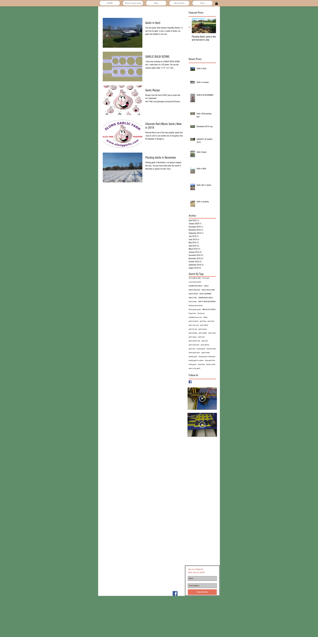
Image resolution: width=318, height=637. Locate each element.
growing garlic (201, 349)
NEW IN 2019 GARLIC (209, 310)
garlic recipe (212, 333)
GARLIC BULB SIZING (208, 290)
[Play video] (202, 398)
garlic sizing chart (194, 345)
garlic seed (201, 337)
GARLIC (206, 286)
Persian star (201, 313)
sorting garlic (193, 364)
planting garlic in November (207, 357)
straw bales (201, 364)
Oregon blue (192, 313)
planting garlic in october (196, 360)
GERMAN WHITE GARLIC (205, 298)
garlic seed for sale (194, 341)
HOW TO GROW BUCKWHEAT (207, 302)
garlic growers (202, 329)
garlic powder (203, 333)
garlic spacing (205, 345)
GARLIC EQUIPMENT (205, 294)
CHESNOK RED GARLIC (195, 286)
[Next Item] (212, 26)
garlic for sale (193, 329)
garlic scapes (193, 337)
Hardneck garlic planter (196, 306)
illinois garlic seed (194, 353)
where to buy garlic (194, 368)
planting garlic (193, 357)
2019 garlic (205, 278)
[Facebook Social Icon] (175, 593)
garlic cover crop (194, 325)
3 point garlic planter (195, 282)
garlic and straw (193, 321)
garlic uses (192, 349)
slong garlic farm (210, 360)
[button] (216, 3)
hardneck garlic (211, 349)
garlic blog (203, 321)
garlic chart (211, 321)
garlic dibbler (204, 325)
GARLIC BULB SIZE (194, 290)
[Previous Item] (193, 26)
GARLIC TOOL (193, 298)
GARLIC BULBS (193, 294)
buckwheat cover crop (195, 317)
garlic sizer (205, 341)
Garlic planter (193, 302)
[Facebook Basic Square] (190, 381)
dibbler (205, 317)
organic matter (205, 353)
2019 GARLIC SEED (195, 278)
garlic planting (193, 333)
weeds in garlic (210, 364)
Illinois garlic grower (195, 310)
